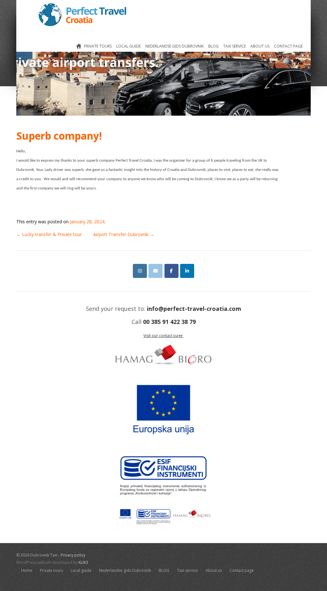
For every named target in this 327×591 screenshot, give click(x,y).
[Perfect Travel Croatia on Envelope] (155, 271)
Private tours (98, 46)
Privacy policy (73, 555)
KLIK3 (83, 562)
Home (76, 47)
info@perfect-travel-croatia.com (194, 308)
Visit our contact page (163, 335)
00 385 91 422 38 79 (169, 322)
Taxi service (234, 46)
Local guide (128, 46)
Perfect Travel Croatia (82, 14)
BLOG (213, 46)
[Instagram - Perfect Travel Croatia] (140, 271)
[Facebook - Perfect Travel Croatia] (171, 271)
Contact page (288, 46)
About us (260, 46)
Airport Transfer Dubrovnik (123, 234)
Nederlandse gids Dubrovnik (174, 46)
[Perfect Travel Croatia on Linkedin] (187, 271)
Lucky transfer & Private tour (49, 234)
